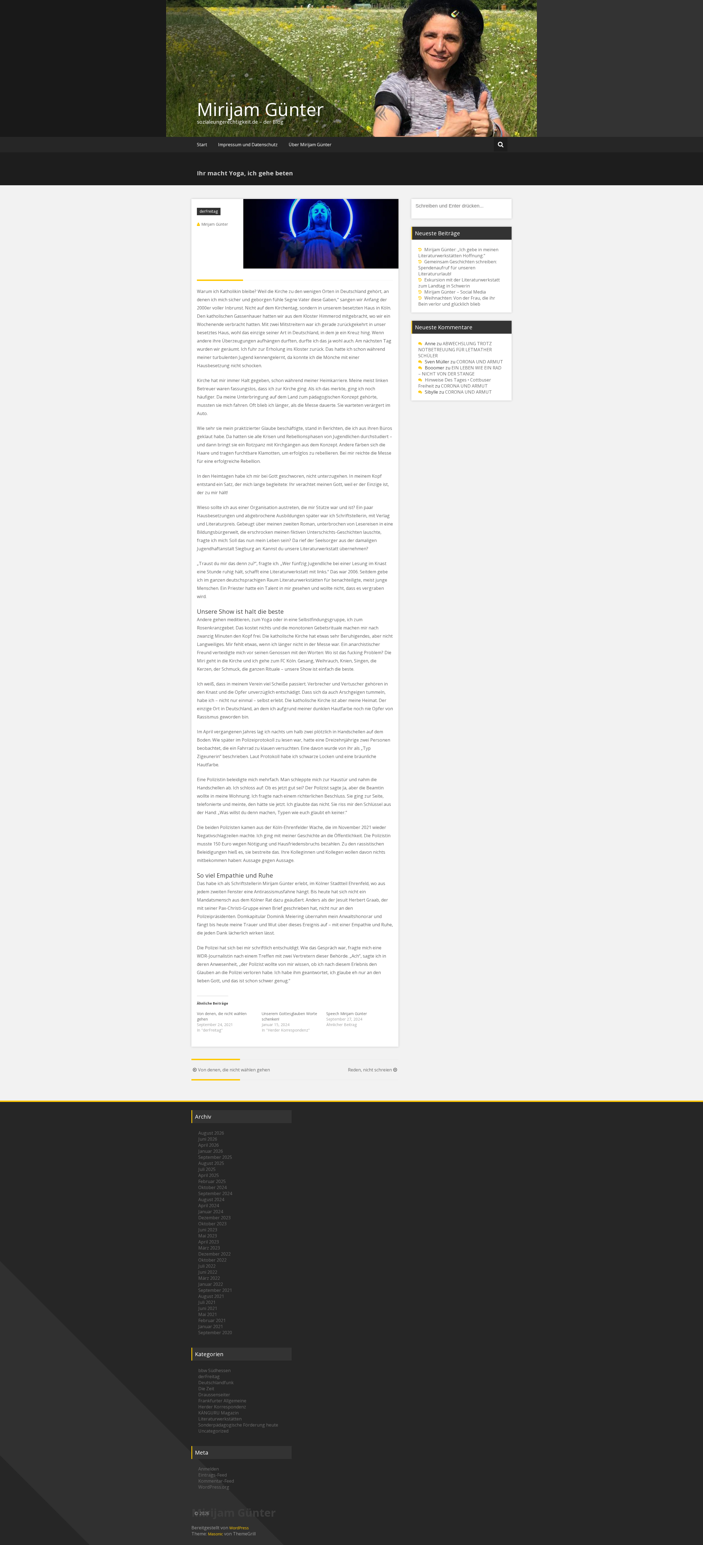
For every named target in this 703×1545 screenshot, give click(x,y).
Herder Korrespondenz (222, 1407)
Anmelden (208, 1469)
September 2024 (215, 1193)
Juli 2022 (207, 1266)
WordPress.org (213, 1487)
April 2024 (208, 1206)
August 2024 (211, 1199)
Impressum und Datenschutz (248, 145)
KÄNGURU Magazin (218, 1413)
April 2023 (208, 1242)
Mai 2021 (207, 1314)
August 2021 (211, 1296)
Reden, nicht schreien (370, 1070)
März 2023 (209, 1248)
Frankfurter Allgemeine (222, 1401)
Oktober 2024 (212, 1187)
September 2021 (215, 1290)
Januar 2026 (210, 1151)
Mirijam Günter (260, 109)
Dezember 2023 (214, 1218)
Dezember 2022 (214, 1254)
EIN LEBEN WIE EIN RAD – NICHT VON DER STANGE (459, 371)
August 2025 (211, 1163)
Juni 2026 (207, 1139)
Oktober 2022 (212, 1260)
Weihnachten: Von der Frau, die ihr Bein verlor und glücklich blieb (456, 301)
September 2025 (215, 1157)
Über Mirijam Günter (310, 145)
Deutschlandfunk (216, 1383)
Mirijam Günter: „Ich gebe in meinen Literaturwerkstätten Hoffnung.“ (458, 253)
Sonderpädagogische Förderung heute (238, 1425)
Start (202, 145)
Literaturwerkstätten (220, 1419)
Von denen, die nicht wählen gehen (234, 1070)
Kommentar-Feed (216, 1481)
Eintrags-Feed (212, 1475)
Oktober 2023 (212, 1224)
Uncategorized (213, 1431)
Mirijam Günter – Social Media (455, 292)
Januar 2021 (210, 1326)
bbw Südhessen (214, 1370)
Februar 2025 (212, 1181)
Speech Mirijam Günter (346, 1013)
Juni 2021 (207, 1308)
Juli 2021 (207, 1302)
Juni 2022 (207, 1272)
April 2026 (208, 1145)
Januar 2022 (210, 1284)
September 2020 (215, 1333)
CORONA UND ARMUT (479, 362)
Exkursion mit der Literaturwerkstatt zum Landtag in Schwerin (459, 283)
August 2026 (211, 1133)
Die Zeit (206, 1389)
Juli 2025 (207, 1169)
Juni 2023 (207, 1230)
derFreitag (209, 211)
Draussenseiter (214, 1395)
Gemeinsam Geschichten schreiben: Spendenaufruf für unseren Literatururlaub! (457, 268)
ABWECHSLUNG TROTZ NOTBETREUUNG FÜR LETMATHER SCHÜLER (455, 350)
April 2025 (208, 1175)
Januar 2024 (210, 1212)
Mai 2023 (207, 1236)
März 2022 (209, 1278)
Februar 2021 (212, 1320)
